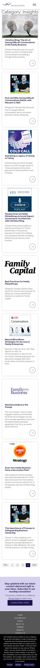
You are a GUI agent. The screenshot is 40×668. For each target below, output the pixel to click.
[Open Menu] (34, 4)
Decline (18, 665)
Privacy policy (29, 665)
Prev (5, 565)
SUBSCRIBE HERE (20, 603)
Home (20, 615)
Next (34, 565)
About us (20, 624)
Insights (20, 630)
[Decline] (37, 651)
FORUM (20, 621)
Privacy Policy (14, 598)
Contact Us (20, 633)
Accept (9, 665)
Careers (20, 627)
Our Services (20, 618)
